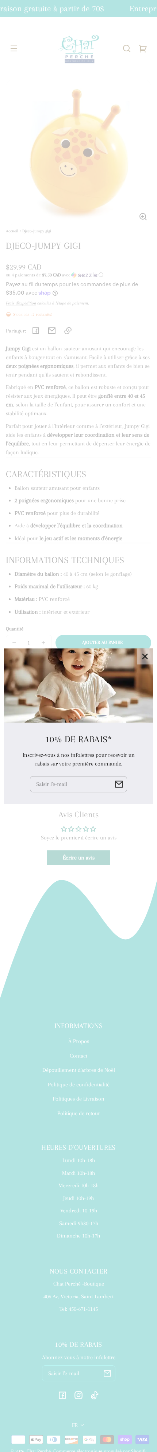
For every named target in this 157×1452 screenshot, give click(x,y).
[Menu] (14, 48)
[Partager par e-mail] (52, 331)
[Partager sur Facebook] (36, 331)
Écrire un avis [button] (79, 857)
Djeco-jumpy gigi (36, 231)
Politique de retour (78, 1113)
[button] (127, 48)
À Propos (78, 1041)
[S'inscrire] (107, 1373)
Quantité (14, 628)
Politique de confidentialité (79, 1084)
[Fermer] (145, 656)
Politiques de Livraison (78, 1098)
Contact (78, 1055)
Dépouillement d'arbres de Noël (78, 1070)
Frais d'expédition (21, 303)
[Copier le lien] (68, 331)
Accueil (12, 231)
